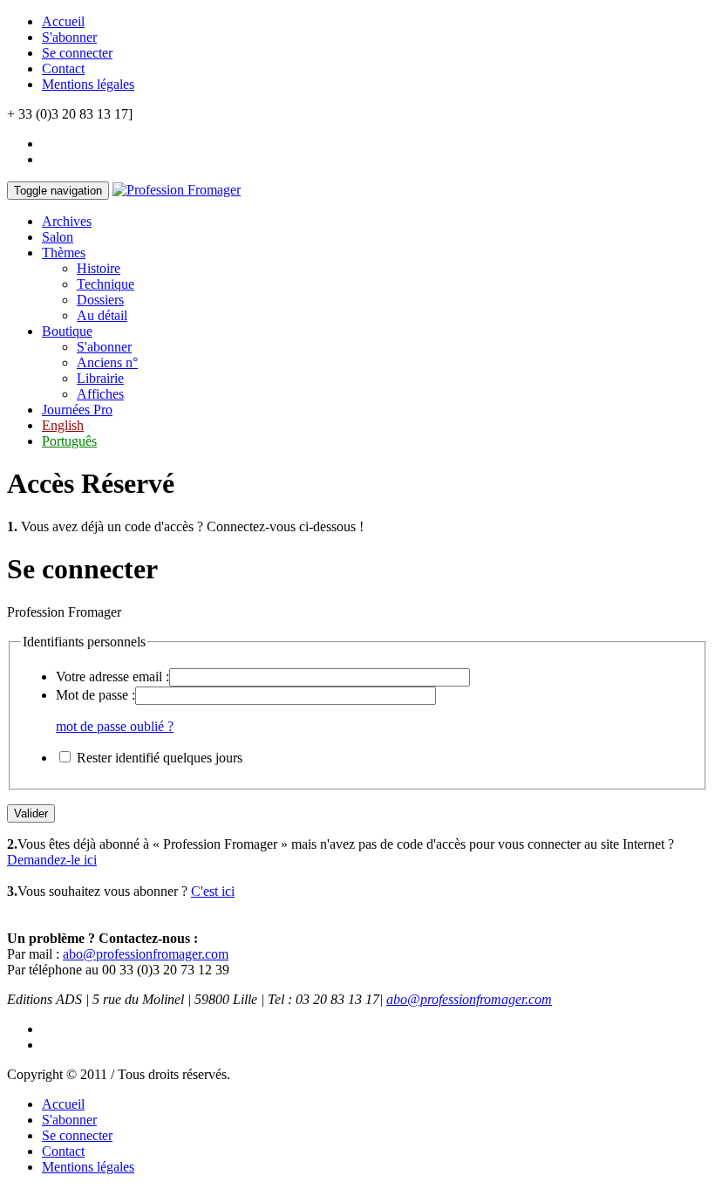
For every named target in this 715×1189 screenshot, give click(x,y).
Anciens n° (107, 362)
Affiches (100, 393)
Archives (67, 221)
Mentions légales (88, 84)
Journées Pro (77, 409)
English (63, 425)
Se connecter (77, 52)
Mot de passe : (95, 694)
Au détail (102, 315)
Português (69, 441)
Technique (105, 284)
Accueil (63, 21)
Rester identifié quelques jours (159, 757)
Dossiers (100, 299)
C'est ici (213, 891)
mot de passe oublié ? (115, 726)
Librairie (100, 378)
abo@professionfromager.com (145, 953)
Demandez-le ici (52, 859)
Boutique (67, 331)
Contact (63, 68)
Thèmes (63, 252)
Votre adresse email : (112, 676)
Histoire (98, 268)
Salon (57, 236)
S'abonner (69, 37)
